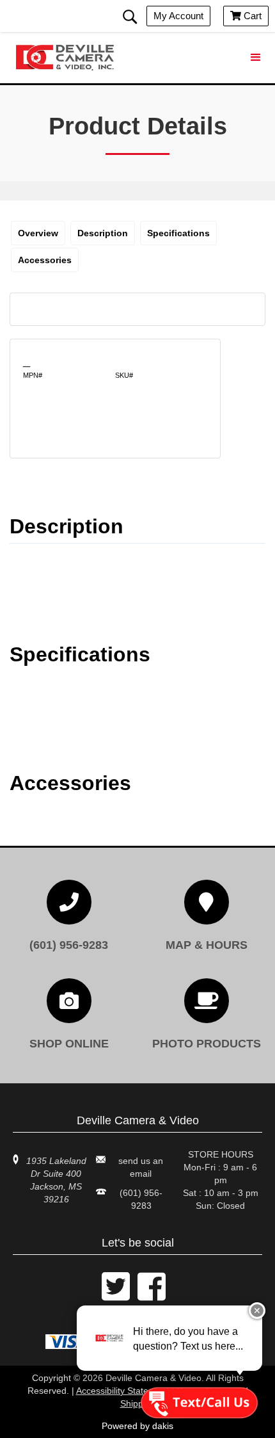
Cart (246, 15)
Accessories (45, 260)
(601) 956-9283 (141, 1199)
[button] (256, 57)
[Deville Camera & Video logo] (67, 57)
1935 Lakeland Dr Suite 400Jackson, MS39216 (56, 1180)
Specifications (178, 233)
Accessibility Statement (122, 1390)
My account (178, 15)
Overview (38, 233)
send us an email (140, 1167)
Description (102, 233)
